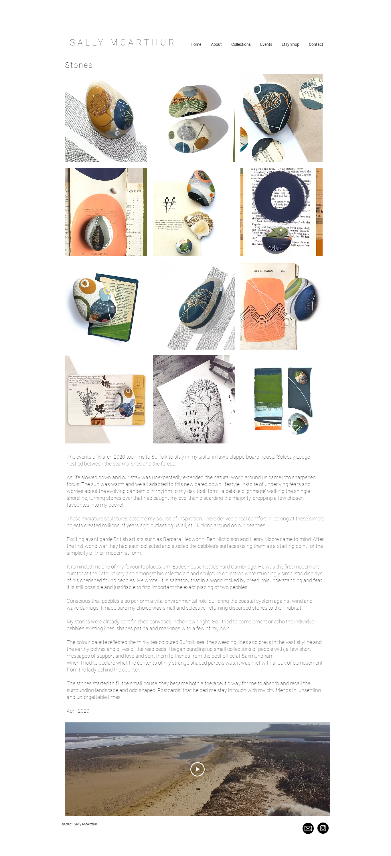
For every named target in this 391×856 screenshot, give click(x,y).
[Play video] (197, 769)
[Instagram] (323, 828)
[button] (106, 118)
